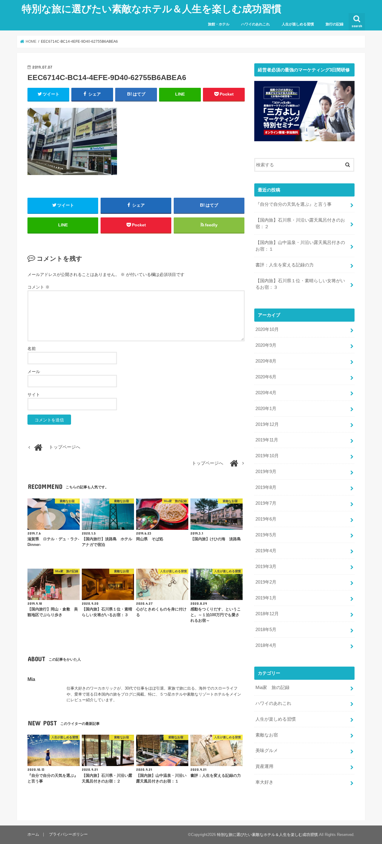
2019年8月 (265, 487)
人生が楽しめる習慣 (298, 24)
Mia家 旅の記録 (272, 687)
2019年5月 (265, 535)
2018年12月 (267, 613)
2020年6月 (265, 377)
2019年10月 (267, 455)
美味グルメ (266, 750)
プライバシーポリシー (68, 834)
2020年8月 (265, 361)
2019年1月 (265, 598)
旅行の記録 (335, 24)
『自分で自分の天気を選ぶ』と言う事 (293, 204)
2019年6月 (265, 519)
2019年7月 (265, 503)
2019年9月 (265, 471)
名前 (31, 348)
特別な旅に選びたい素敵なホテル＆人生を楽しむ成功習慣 (151, 8)
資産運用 (264, 766)
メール (33, 371)
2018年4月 (265, 645)
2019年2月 (265, 582)
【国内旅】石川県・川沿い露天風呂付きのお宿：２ (300, 223)
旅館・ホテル (218, 24)
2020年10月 (267, 329)
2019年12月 (267, 424)
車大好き (264, 782)
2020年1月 (265, 408)
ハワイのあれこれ (255, 24)
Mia (31, 679)
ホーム (33, 834)
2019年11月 (266, 440)
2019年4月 (265, 550)
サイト (33, 394)
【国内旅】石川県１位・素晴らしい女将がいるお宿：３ (300, 284)
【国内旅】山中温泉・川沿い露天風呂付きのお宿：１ (300, 245)
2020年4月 (265, 392)
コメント (38, 287)
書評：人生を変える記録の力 (284, 265)
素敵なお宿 (266, 735)
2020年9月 (265, 345)
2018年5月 (265, 629)
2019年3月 (265, 566)
